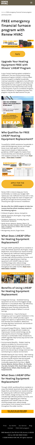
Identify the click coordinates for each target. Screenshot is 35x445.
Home (3, 12)
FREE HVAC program (22, 428)
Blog (30, 425)
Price (4, 425)
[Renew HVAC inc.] (5, 2)
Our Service (22, 425)
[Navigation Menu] (31, 2)
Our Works (12, 425)
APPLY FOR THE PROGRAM (17, 184)
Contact (10, 428)
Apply (17, 54)
